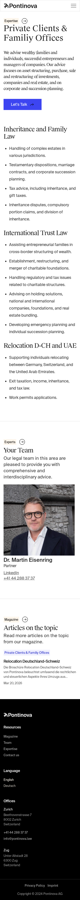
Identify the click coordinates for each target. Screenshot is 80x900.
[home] (20, 5)
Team (8, 742)
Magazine (11, 736)
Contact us (11, 755)
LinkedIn (11, 572)
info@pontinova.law (18, 838)
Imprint (53, 885)
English (9, 780)
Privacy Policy (35, 885)
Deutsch (10, 786)
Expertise (10, 749)
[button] (73, 5)
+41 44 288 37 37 (19, 578)
